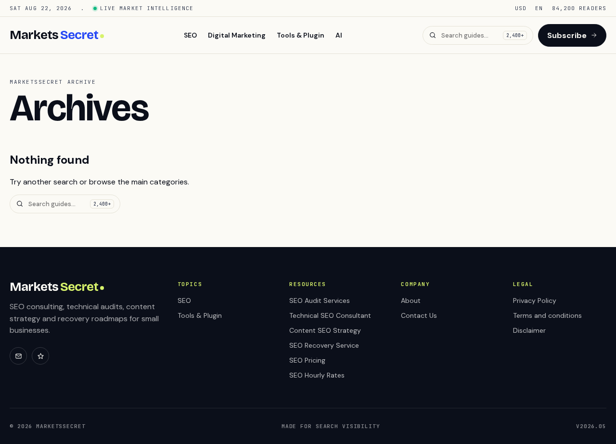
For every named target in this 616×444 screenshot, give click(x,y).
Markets (54, 35)
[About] (40, 356)
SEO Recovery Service (324, 345)
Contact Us (419, 315)
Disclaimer (529, 330)
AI (338, 35)
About (411, 300)
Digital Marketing (237, 35)
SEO (190, 35)
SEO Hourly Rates (317, 375)
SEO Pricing (307, 360)
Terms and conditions (547, 315)
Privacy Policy (534, 300)
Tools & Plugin (300, 35)
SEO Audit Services (319, 300)
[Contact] (18, 356)
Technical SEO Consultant (330, 315)
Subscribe (567, 35)
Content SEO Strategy (325, 330)
